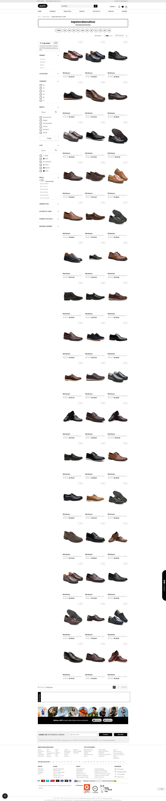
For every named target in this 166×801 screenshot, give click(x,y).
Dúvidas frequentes (58, 769)
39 (87, 30)
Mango (49, 751)
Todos (59, 30)
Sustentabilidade (99, 769)
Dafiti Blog (40, 769)
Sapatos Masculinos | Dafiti (58, 16)
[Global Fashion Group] (77, 781)
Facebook (40, 770)
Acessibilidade (80, 769)
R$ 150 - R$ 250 (44, 189)
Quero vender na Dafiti (82, 777)
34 (65, 30)
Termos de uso (57, 777)
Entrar (112, 6)
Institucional (79, 772)
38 (82, 30)
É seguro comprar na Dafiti (102, 775)
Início (39, 16)
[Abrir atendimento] (5, 796)
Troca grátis (121, 774)
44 (109, 30)
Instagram (41, 772)
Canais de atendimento (121, 1)
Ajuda (115, 750)
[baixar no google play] (108, 720)
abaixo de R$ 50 (44, 183)
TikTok (39, 773)
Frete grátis (120, 769)
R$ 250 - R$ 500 (44, 192)
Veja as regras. (65, 740)
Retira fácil (120, 777)
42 (100, 30)
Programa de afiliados (101, 770)
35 (69, 30)
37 (78, 30)
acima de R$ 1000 (44, 198)
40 (91, 30)
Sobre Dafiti (79, 770)
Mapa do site (56, 773)
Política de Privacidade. (109, 740)
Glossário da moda (58, 775)
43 (105, 30)
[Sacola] (126, 6)
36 (74, 30)
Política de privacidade (101, 772)
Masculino (120, 734)
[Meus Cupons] (119, 6)
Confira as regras (107, 798)
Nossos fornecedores (82, 775)
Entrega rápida (121, 772)
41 (96, 30)
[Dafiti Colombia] (115, 781)
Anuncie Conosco (99, 777)
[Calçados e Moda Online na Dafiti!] (42, 6)
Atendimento (56, 770)
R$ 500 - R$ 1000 (44, 195)
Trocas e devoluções (59, 772)
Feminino (105, 734)
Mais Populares (120, 35)
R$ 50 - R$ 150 (43, 186)
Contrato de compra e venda (102, 773)
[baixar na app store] (97, 720)
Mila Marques (46, 16)
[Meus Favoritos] (123, 6)
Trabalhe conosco (81, 773)
